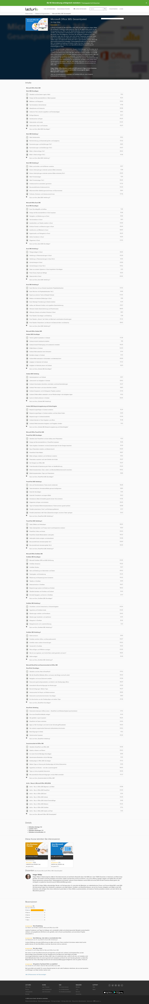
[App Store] (108, 992)
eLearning (78, 994)
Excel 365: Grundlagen (32, 206)
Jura (77, 989)
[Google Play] (118, 992)
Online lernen (29, 13)
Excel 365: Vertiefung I (32, 248)
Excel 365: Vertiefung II (32, 284)
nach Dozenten (46, 991)
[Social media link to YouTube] (119, 985)
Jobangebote (28, 991)
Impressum (90, 1001)
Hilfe (94, 987)
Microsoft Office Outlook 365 (34, 331)
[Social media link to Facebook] (109, 985)
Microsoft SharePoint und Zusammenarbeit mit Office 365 (42, 665)
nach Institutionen (47, 989)
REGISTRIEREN (113, 9)
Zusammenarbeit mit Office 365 (34, 743)
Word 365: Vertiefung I (32, 134)
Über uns (27, 987)
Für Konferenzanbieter (65, 991)
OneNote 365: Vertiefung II (33, 632)
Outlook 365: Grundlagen (33, 334)
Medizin (78, 987)
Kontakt (27, 994)
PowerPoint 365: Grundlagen (34, 435)
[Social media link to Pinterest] (116, 985)
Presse (27, 989)
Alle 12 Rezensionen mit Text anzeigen (36, 974)
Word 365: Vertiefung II (32, 163)
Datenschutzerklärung (31, 1001)
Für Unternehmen (64, 987)
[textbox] (96, 9)
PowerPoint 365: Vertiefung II (34, 521)
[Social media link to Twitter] (113, 985)
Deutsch (97, 1001)
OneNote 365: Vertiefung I (33, 603)
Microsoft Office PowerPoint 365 (35, 432)
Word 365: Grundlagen (32, 91)
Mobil (94, 989)
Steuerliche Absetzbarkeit (79, 1001)
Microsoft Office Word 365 (33, 88)
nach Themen (45, 987)
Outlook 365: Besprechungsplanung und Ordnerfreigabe (41, 406)
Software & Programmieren (42, 13)
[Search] (105, 9)
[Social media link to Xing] (122, 985)
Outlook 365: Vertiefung (32, 374)
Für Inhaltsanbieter (64, 989)
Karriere (78, 991)
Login (121, 9)
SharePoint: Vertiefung (32, 707)
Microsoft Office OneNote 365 (34, 554)
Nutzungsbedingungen (44, 1001)
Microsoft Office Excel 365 (33, 202)
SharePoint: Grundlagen (32, 668)
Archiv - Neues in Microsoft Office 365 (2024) (38, 783)
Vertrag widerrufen (66, 1001)
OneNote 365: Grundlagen (33, 557)
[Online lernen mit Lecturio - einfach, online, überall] (31, 9)
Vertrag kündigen (55, 1001)
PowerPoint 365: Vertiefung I (34, 481)
